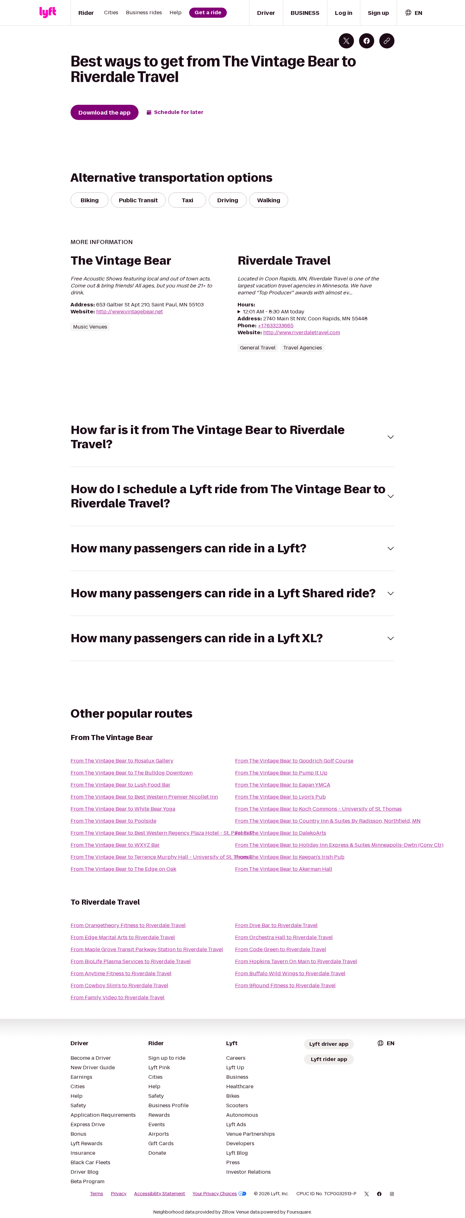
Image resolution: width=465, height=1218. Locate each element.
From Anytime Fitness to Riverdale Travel (121, 973)
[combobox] (413, 13)
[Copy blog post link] (386, 40)
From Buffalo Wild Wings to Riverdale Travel (290, 973)
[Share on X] (346, 40)
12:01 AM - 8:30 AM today (273, 311)
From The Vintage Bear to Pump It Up (281, 772)
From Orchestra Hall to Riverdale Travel (284, 937)
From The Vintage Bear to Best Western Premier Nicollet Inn (144, 796)
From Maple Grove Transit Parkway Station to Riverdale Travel (147, 949)
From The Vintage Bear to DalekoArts (280, 833)
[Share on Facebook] (366, 40)
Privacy (119, 1193)
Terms (96, 1193)
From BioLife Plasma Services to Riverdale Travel (131, 961)
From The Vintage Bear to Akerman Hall (283, 869)
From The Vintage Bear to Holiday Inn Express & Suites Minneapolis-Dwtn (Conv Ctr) (339, 845)
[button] (232, 437)
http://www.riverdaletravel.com (301, 332)
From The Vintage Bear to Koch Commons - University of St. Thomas (318, 809)
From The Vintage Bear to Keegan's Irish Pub (289, 857)
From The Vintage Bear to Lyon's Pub (280, 796)
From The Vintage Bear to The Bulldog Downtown (132, 772)
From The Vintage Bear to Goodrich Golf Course (294, 760)
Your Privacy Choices (215, 1193)
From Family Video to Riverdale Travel (117, 997)
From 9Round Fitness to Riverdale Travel (285, 985)
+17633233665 (276, 325)
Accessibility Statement (159, 1193)
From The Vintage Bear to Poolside (113, 821)
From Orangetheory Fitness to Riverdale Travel (128, 925)
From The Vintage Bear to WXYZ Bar (115, 845)
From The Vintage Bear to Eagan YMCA (282, 784)
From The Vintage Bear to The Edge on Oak (123, 869)
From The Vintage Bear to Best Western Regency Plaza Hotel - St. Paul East (162, 833)
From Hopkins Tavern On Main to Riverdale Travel (296, 961)
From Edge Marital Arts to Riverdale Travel (123, 937)
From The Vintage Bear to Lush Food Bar (120, 784)
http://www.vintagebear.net (129, 311)
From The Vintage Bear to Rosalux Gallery (122, 760)
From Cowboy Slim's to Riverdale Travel (119, 985)
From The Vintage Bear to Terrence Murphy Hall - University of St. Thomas (162, 857)
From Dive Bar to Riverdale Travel (276, 925)
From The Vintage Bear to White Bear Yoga (123, 809)
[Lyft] (48, 13)
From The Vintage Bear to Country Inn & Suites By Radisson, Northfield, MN (328, 821)
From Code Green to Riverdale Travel (280, 949)
